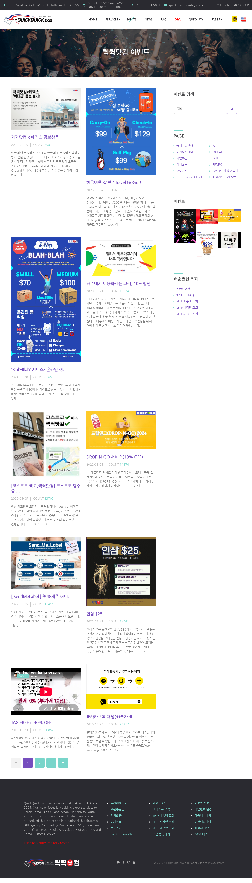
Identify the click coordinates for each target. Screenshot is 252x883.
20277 (124, 724)
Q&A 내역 (201, 834)
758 (47, 144)
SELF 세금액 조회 (187, 314)
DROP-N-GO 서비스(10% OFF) (114, 457)
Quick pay (196, 19)
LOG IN (224, 4)
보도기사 (181, 171)
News (149, 19)
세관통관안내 (184, 152)
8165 (48, 377)
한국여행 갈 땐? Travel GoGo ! (113, 182)
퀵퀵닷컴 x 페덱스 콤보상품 (35, 137)
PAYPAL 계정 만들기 (225, 171)
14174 (124, 464)
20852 (49, 730)
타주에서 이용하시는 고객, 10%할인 (118, 283)
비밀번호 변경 (203, 809)
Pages (215, 19)
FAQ (164, 19)
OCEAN (218, 152)
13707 (49, 498)
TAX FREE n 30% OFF (31, 722)
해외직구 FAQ (185, 295)
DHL (216, 158)
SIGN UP (243, 4)
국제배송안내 (184, 145)
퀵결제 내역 (201, 828)
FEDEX (217, 164)
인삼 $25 (94, 613)
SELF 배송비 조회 (187, 301)
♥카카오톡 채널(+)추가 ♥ (109, 716)
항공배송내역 (202, 815)
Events (131, 19)
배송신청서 (183, 289)
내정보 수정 (201, 803)
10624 (124, 291)
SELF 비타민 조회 (187, 307)
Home (93, 19)
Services (112, 19)
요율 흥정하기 (161, 834)
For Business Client (189, 177)
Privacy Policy (216, 862)
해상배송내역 (202, 822)
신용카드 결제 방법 (224, 177)
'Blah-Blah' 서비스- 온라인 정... (39, 369)
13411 (49, 604)
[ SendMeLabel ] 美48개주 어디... (41, 596)
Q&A (178, 19)
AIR (215, 145)
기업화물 (181, 158)
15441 (124, 621)
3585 (123, 190)
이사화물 (181, 164)
